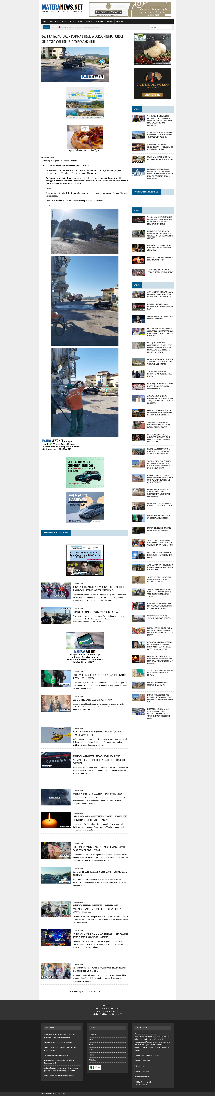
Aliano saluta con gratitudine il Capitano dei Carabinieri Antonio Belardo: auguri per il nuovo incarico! (160, 567)
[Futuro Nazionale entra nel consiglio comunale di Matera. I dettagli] (138, 687)
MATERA (64, 21)
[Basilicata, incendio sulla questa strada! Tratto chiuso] (56, 804)
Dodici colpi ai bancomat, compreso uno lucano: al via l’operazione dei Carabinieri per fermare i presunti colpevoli (159, 605)
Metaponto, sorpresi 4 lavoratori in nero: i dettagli (96, 611)
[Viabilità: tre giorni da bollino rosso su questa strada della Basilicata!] (56, 882)
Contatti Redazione (141, 1071)
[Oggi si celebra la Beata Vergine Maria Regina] (56, 710)
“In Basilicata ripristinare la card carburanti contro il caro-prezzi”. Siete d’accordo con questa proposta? (159, 424)
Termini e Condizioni (142, 1060)
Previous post (78, 991)
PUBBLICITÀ (119, 21)
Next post (93, 991)
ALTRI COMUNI (99, 21)
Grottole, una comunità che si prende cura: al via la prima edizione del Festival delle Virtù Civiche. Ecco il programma (160, 361)
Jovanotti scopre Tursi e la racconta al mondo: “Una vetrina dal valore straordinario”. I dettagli (159, 579)
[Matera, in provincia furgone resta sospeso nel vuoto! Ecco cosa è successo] (138, 620)
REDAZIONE (110, 21)
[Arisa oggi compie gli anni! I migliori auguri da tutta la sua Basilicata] (138, 321)
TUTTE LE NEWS (54, 21)
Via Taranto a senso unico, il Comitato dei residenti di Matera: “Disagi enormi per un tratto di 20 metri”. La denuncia (160, 134)
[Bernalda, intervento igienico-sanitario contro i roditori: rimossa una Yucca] (138, 533)
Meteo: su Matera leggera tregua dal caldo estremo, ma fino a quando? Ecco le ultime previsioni (160, 555)
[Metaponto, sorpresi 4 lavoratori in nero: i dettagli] (56, 622)
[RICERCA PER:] (161, 27)
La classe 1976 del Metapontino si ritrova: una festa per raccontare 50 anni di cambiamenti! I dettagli (160, 386)
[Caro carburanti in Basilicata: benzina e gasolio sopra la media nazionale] (138, 520)
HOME (44, 21)
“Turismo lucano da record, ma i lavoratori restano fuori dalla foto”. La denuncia (159, 373)
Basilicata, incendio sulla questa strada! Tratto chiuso (97, 793)
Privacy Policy (139, 1066)
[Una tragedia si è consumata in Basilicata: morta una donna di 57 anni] (138, 262)
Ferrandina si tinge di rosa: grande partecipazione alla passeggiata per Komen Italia (160, 306)
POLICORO (72, 21)
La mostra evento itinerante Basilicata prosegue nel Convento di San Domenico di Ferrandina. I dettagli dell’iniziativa (159, 412)
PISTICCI (80, 21)
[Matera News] (62, 7)
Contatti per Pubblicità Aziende (146, 1055)
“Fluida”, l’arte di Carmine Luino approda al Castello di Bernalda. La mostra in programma (160, 672)
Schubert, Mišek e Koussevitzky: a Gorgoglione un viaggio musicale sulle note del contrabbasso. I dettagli (160, 147)
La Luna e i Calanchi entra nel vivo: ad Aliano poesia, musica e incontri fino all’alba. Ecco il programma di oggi (158, 451)
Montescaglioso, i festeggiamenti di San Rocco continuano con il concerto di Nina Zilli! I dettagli (159, 247)
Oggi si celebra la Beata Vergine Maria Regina (92, 699)
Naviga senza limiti (141, 1077)
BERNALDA (89, 21)
